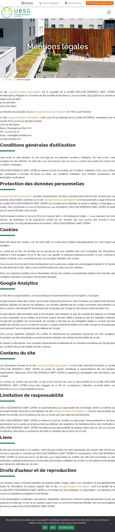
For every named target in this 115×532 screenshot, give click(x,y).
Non (53, 527)
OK (45, 527)
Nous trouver (74, 3)
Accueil (8, 80)
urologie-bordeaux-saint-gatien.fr (25, 92)
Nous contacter (51, 3)
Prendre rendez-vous (101, 3)
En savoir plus (66, 527)
